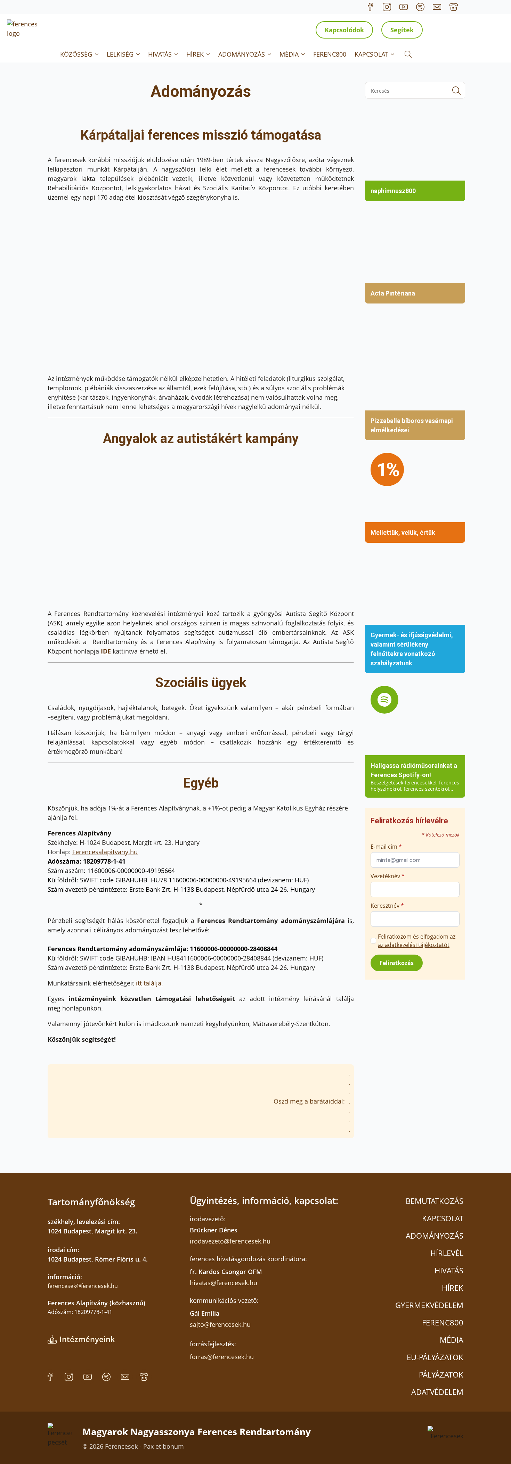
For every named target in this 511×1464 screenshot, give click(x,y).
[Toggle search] (408, 54)
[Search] (456, 90)
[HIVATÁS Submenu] (177, 54)
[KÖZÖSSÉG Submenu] (97, 54)
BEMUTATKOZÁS (434, 1201)
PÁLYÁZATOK (441, 1374)
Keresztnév (387, 905)
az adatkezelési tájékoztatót (413, 945)
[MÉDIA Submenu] (304, 54)
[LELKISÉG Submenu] (138, 54)
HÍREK (195, 54)
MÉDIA (289, 54)
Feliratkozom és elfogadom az (416, 941)
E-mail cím (386, 846)
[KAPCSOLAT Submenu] (393, 54)
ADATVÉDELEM (437, 1392)
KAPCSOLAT (371, 54)
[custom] (370, 7)
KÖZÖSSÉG (76, 54)
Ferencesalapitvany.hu (105, 852)
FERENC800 (329, 54)
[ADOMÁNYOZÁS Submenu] (270, 54)
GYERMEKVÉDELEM (429, 1305)
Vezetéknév (388, 876)
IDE (106, 651)
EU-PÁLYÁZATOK (435, 1357)
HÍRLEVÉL (446, 1253)
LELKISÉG (120, 54)
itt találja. (149, 983)
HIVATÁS (160, 54)
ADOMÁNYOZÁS (241, 54)
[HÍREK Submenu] (209, 54)
